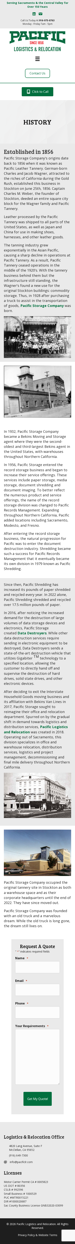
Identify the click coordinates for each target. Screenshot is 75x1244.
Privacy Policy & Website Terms (37, 1235)
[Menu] (37, 59)
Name (21, 958)
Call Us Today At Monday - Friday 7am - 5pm (37, 22)
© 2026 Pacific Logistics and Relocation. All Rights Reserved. (37, 1226)
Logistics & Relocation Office (34, 1137)
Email (21, 980)
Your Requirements (31, 1026)
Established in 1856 (28, 151)
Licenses (13, 1173)
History (37, 121)
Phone (21, 1003)
